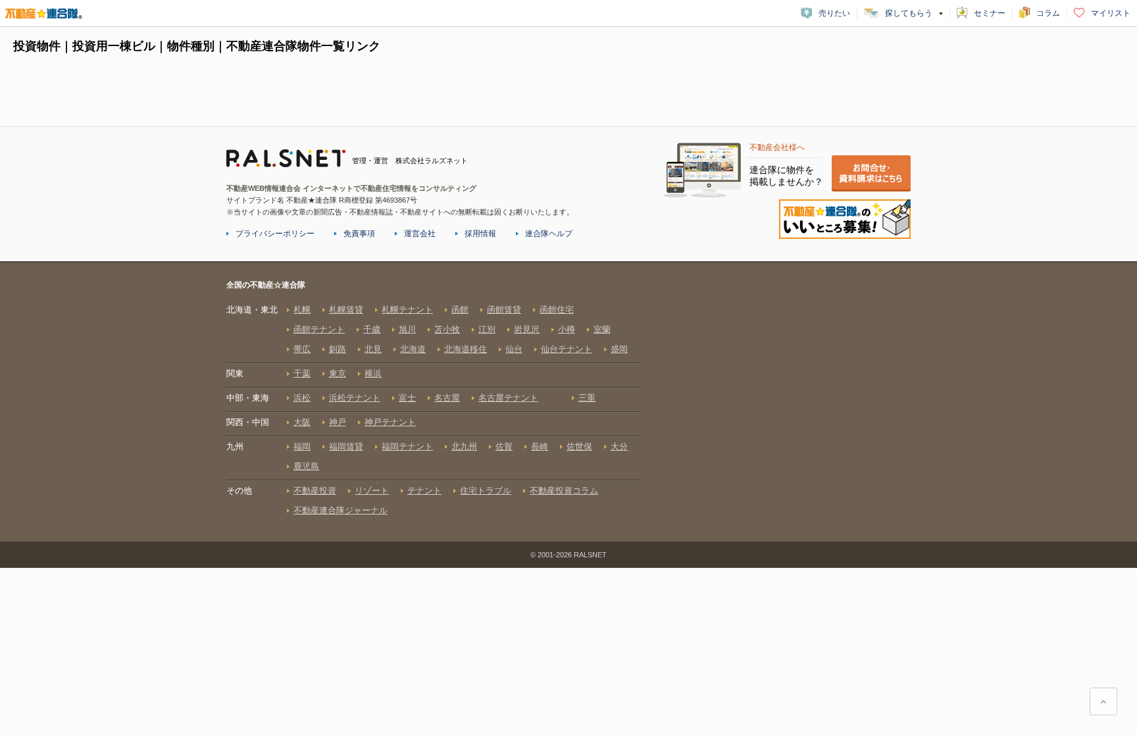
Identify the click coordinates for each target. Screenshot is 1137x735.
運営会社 (420, 233)
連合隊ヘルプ (548, 233)
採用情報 (480, 233)
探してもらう (908, 13)
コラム (1048, 13)
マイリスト (1110, 13)
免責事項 (359, 233)
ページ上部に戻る (1103, 701)
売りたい (834, 13)
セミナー (989, 13)
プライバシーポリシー (275, 233)
